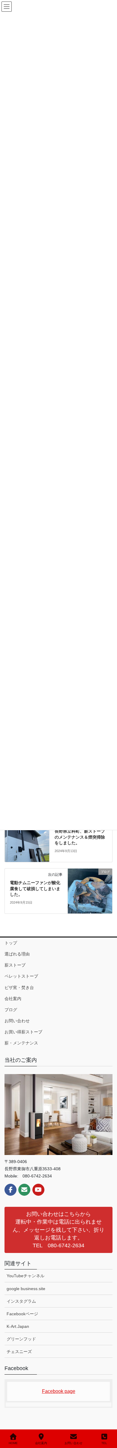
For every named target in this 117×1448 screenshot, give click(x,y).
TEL (104, 1443)
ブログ (10, 1018)
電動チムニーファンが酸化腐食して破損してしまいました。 (35, 897)
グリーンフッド (21, 1347)
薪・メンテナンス (21, 1051)
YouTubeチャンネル (25, 1284)
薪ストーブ (15, 973)
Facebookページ (22, 1322)
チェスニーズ (19, 1360)
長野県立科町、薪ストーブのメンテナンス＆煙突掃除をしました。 (80, 845)
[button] (58, 1238)
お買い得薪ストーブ (23, 1040)
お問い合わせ (17, 1029)
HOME (13, 1443)
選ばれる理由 (17, 962)
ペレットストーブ (21, 984)
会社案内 (12, 1007)
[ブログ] (27, 847)
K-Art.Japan (18, 1334)
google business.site (26, 1297)
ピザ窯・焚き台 (19, 995)
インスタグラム (21, 1309)
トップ (10, 951)
